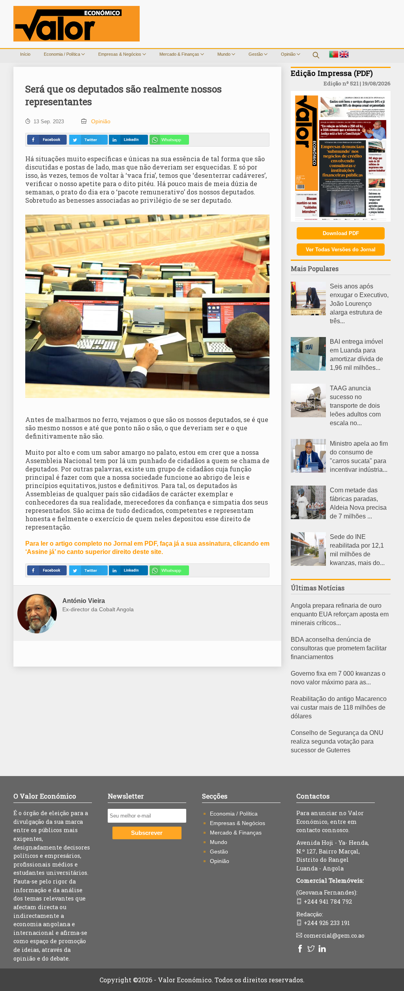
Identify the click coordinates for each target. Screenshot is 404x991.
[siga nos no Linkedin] (323, 949)
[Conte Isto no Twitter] (88, 140)
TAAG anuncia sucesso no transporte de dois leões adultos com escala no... (355, 405)
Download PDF (341, 233)
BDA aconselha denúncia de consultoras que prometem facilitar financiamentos (339, 648)
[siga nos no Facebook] (301, 949)
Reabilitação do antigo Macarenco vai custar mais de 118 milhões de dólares (339, 707)
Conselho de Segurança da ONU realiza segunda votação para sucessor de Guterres (337, 741)
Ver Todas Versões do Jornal (341, 249)
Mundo (224, 54)
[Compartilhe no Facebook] (47, 140)
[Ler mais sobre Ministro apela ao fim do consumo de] (308, 470)
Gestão (256, 54)
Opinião (289, 54)
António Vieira (83, 600)
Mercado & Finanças (179, 54)
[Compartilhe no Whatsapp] (169, 140)
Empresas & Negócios (120, 54)
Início (25, 54)
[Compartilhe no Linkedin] (128, 140)
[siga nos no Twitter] (312, 949)
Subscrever (147, 833)
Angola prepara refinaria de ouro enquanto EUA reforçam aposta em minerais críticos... (340, 614)
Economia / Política (62, 54)
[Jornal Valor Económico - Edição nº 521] (341, 219)
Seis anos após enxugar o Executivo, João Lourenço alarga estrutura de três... (359, 303)
